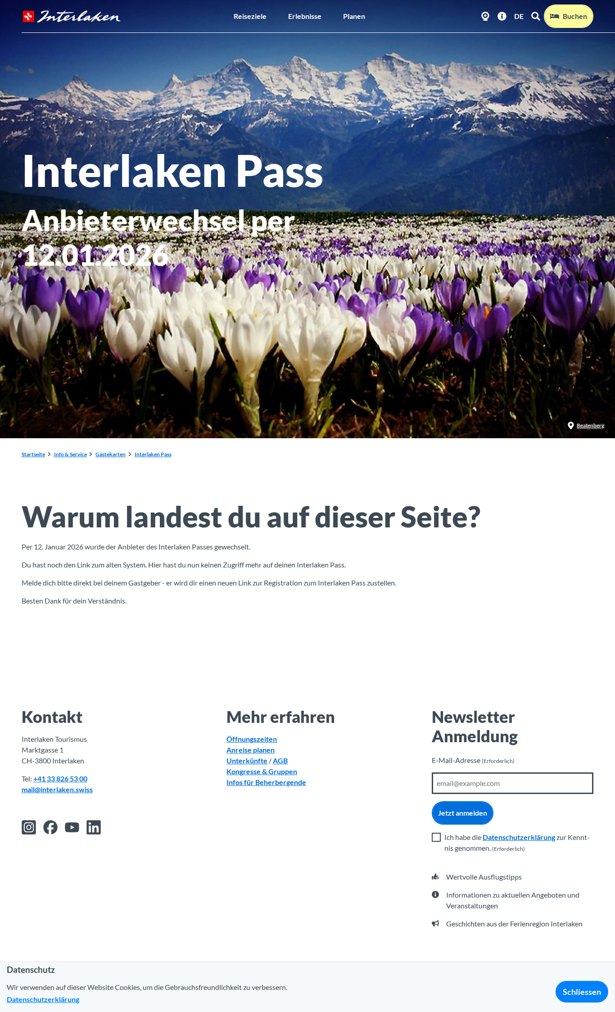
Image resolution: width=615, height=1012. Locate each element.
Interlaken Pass (153, 454)
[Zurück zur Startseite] (72, 16)
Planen (354, 16)
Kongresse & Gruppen (261, 771)
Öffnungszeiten (251, 739)
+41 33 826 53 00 (60, 778)
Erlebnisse (304, 16)
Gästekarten (110, 454)
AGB (280, 760)
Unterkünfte (246, 760)
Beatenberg (590, 425)
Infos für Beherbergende (266, 782)
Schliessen (582, 992)
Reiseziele (250, 16)
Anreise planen (250, 749)
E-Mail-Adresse (473, 760)
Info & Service (70, 454)
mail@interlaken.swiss (57, 789)
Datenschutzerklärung (519, 837)
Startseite (33, 454)
